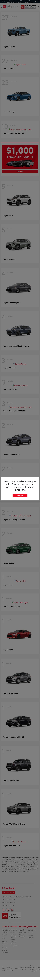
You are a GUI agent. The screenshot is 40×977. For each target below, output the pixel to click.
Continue (20, 495)
